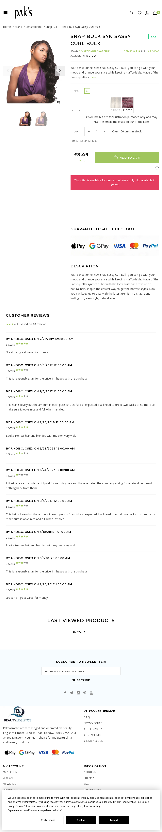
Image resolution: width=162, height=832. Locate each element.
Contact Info (92, 735)
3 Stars (141, 51)
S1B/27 (115, 110)
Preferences (48, 820)
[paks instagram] (78, 693)
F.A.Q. (87, 717)
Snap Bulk (52, 27)
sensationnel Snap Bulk (94, 51)
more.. (93, 77)
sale (86, 783)
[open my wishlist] (139, 13)
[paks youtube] (91, 693)
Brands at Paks (93, 789)
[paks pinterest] (84, 693)
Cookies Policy (93, 729)
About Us (90, 772)
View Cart (9, 778)
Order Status (11, 789)
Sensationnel (34, 27)
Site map (89, 778)
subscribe (81, 680)
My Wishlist (10, 783)
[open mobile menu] (5, 12)
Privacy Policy (93, 723)
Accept (114, 820)
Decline (81, 820)
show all (81, 632)
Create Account (94, 741)
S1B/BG (127, 110)
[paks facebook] (65, 693)
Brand (18, 27)
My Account (11, 772)
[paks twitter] (71, 693)
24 (87, 90)
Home (7, 27)
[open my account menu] (147, 13)
